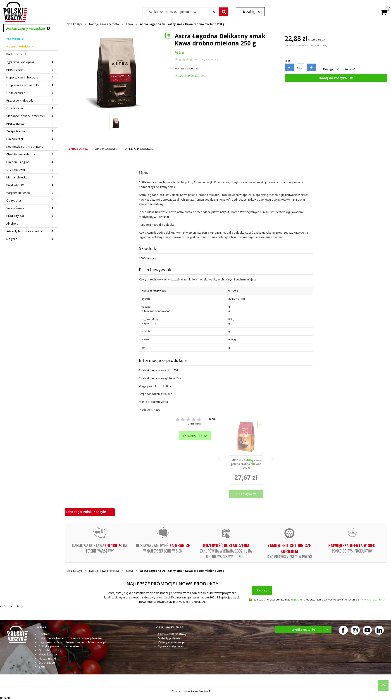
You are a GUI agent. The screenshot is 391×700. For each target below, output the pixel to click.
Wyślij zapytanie (310, 629)
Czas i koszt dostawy (172, 634)
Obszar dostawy (13, 606)
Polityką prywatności (372, 599)
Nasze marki (47, 658)
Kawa (129, 24)
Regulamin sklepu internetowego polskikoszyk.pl (72, 642)
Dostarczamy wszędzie (25, 28)
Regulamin (297, 599)
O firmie (44, 650)
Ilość (287, 60)
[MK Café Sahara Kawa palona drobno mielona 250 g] (246, 437)
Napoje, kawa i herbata (104, 24)
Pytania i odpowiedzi (172, 646)
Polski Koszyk (73, 24)
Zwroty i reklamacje (171, 642)
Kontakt (44, 634)
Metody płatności (169, 638)
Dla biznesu (47, 662)
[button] (223, 11)
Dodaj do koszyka (333, 78)
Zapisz (262, 590)
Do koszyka (244, 494)
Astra (179, 52)
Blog (42, 666)
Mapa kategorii (49, 654)
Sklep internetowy (190, 691)
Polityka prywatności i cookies (59, 646)
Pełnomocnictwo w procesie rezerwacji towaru (70, 638)
